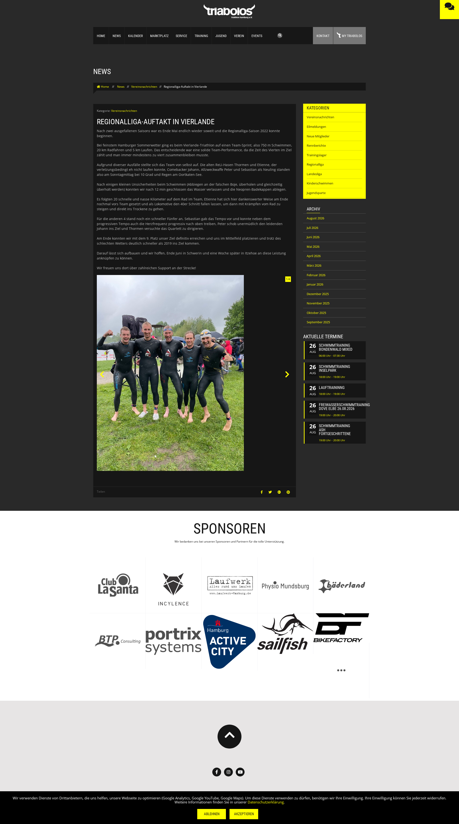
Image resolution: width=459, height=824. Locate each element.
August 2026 (315, 218)
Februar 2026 (316, 275)
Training (201, 36)
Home (101, 36)
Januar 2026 (315, 284)
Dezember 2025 (318, 294)
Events (256, 36)
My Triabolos (352, 36)
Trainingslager (317, 155)
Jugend (221, 36)
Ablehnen (211, 814)
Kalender (135, 36)
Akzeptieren (244, 814)
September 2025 (318, 322)
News (117, 36)
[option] (194, 374)
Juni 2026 (313, 237)
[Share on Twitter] (270, 492)
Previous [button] (101, 374)
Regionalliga (315, 164)
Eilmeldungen (316, 126)
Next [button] (287, 374)
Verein (239, 36)
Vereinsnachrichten (144, 87)
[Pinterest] (288, 492)
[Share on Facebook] (262, 492)
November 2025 (318, 303)
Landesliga (314, 174)
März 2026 (314, 265)
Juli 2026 (312, 228)
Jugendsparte (316, 193)
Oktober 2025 (316, 313)
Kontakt (323, 36)
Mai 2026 (313, 246)
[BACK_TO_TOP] (229, 737)
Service (181, 36)
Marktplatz (159, 36)
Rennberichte (316, 145)
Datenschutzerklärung (266, 802)
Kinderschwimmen (320, 183)
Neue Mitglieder (318, 136)
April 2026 (314, 256)
